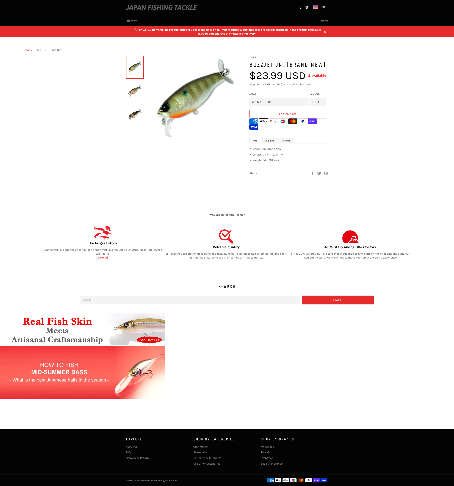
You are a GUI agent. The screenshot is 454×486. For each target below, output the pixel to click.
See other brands (272, 463)
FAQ (128, 452)
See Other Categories (206, 463)
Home (26, 50)
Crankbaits (200, 446)
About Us (131, 446)
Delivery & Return (137, 458)
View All (103, 257)
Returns (286, 140)
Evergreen (267, 458)
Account (323, 20)
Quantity (315, 94)
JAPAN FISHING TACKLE (145, 480)
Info (255, 140)
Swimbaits (200, 452)
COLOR (252, 94)
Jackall (265, 452)
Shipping (269, 140)
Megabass (267, 446)
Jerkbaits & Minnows (207, 458)
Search (338, 300)
